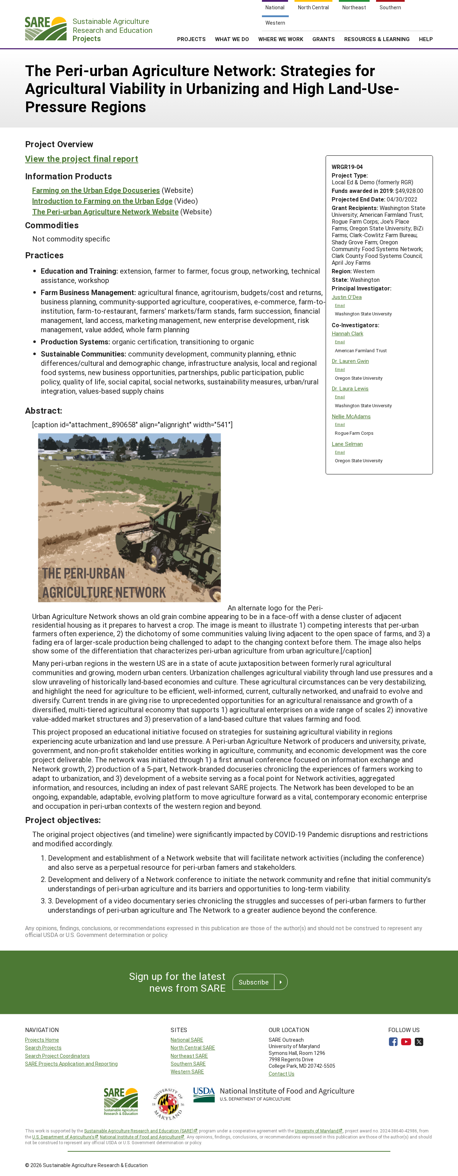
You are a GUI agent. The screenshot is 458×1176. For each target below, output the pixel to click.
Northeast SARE (189, 1055)
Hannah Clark (347, 333)
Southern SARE (188, 1063)
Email (340, 305)
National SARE (187, 1039)
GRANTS (323, 39)
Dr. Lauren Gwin (350, 361)
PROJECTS (191, 39)
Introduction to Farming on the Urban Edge (102, 200)
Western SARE (187, 1071)
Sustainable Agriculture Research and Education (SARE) (139, 1130)
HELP (426, 39)
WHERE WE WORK (280, 39)
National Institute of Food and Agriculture (140, 1137)
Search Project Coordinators (57, 1055)
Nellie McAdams (351, 416)
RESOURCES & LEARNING (377, 39)
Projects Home (42, 1039)
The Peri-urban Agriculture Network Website (105, 211)
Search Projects (43, 1047)
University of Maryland (316, 1130)
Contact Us (281, 1073)
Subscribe (254, 982)
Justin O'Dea (347, 297)
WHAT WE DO (232, 39)
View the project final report (81, 158)
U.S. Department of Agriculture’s (63, 1137)
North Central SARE (193, 1047)
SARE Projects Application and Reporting (71, 1063)
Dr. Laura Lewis (350, 388)
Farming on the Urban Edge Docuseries (96, 190)
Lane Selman (347, 444)
